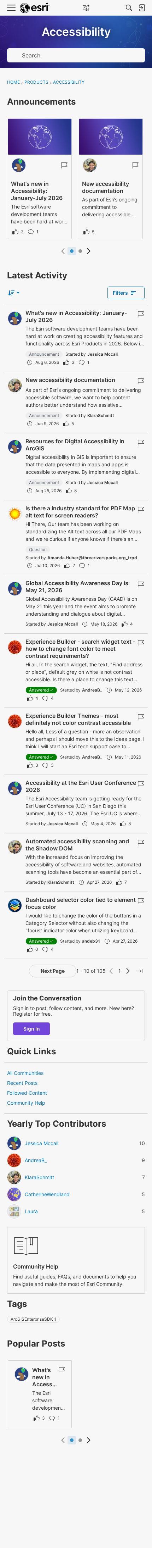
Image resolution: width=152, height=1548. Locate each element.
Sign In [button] (31, 1029)
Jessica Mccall (102, 354)
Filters (120, 293)
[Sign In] (141, 8)
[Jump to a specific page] (139, 971)
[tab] (72, 251)
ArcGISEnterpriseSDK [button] (33, 1319)
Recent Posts (22, 1083)
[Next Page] (128, 971)
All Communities (25, 1073)
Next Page (53, 971)
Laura (31, 1211)
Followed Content (27, 1093)
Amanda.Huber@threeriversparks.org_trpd (92, 557)
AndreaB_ (92, 690)
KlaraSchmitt (100, 415)
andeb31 (91, 941)
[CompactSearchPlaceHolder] (129, 8)
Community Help (26, 1103)
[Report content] (64, 165)
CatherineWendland (47, 1194)
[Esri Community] (34, 8)
